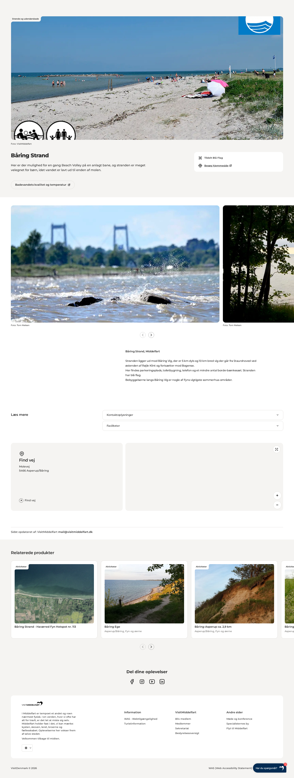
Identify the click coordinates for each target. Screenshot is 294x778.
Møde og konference (239, 718)
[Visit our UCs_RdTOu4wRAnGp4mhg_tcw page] (152, 682)
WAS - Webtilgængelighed (140, 718)
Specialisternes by (237, 723)
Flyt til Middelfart (237, 728)
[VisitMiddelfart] (32, 704)
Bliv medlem (183, 718)
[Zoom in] (277, 495)
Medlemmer (183, 723)
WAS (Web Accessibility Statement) (230, 768)
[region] (204, 477)
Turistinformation (135, 723)
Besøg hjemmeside (216, 165)
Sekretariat (182, 728)
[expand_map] (276, 449)
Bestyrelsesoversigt (187, 733)
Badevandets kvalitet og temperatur (40, 184)
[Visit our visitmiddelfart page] (132, 682)
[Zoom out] (277, 505)
